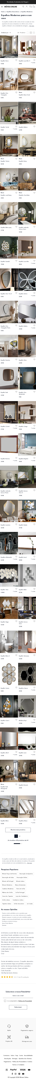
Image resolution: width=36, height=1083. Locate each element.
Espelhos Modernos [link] (27, 11)
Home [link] (3, 11)
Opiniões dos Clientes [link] (25, 1058)
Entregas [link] (15, 1058)
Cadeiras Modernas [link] (8, 888)
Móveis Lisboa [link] (20, 881)
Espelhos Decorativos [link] (13, 11)
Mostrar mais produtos (18, 830)
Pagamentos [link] (7, 1061)
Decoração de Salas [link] (8, 877)
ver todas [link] (30, 903)
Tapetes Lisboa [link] (6, 903)
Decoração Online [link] (22, 877)
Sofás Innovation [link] (19, 903)
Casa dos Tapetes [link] (7, 896)
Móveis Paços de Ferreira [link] (9, 873)
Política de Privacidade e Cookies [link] (22, 1061)
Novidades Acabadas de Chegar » (18, 2)
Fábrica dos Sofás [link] (7, 892)
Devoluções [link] (7, 1058)
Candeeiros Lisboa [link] (18, 900)
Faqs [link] (16, 1055)
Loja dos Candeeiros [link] (22, 896)
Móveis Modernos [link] (7, 885)
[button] (2, 6)
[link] (10, 6)
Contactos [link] (6, 1055)
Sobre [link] (12, 1055)
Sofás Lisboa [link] (6, 900)
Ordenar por (4, 32)
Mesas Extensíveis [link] (20, 885)
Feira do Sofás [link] (20, 888)
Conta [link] (21, 1055)
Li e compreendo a (19, 1001)
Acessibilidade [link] (28, 1055)
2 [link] (19, 836)
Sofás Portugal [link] (20, 892)
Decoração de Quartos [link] (26, 873)
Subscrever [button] (18, 1007)
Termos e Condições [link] (18, 1064)
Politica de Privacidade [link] (25, 1001)
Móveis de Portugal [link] (7, 881)
